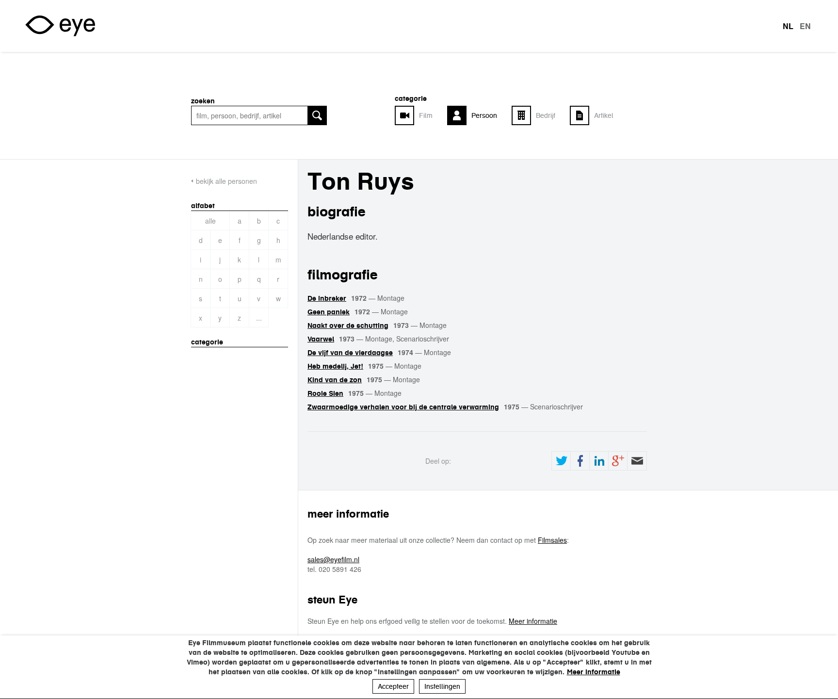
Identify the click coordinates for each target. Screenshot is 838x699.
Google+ (618, 461)
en (805, 26)
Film (426, 115)
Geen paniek (328, 312)
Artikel (603, 115)
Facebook (580, 461)
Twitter (561, 461)
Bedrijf (545, 115)
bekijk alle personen (226, 181)
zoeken (203, 101)
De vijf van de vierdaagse (350, 352)
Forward (637, 461)
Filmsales (552, 540)
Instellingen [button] (442, 686)
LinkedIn (599, 461)
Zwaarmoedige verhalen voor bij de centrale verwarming (403, 407)
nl (788, 26)
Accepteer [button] (393, 686)
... (259, 318)
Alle (210, 221)
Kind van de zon (334, 379)
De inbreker (326, 298)
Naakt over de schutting (347, 325)
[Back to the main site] (60, 26)
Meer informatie (533, 621)
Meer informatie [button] (593, 671)
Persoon (484, 115)
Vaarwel (320, 339)
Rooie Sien (325, 393)
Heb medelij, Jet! (335, 366)
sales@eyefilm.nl (333, 559)
